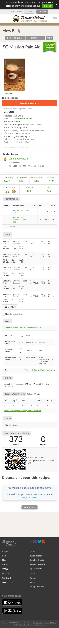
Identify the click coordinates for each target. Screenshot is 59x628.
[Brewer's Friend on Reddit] (43, 542)
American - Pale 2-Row (21, 211)
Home (4, 555)
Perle (15, 256)
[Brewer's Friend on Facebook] (36, 542)
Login (29, 11)
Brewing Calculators (38, 564)
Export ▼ (35, 38)
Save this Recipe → (29, 103)
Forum (5, 564)
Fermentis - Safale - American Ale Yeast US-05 (22, 327)
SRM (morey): (10, 187)
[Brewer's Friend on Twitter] (40, 542)
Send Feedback (38, 623)
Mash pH (29, 187)
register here (29, 497)
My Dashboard (36, 568)
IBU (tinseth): (51, 177)
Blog (4, 560)
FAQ (4, 568)
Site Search (6, 578)
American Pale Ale (23, 118)
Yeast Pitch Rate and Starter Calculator (40, 370)
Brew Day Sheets (37, 560)
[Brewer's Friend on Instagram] (32, 542)
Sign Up (47, 6)
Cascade (16, 270)
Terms (47, 623)
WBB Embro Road (18, 158)
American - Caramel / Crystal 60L (20, 219)
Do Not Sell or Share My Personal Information (29, 625)
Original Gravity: (7, 177)
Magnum (16, 243)
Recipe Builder (36, 555)
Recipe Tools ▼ (14, 38)
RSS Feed (53, 623)
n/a (49, 191)
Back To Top (30, 507)
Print (49, 38)
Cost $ (49, 187)
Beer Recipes (7, 582)
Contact (33, 578)
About (32, 582)
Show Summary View (13, 314)
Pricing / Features (37, 586)
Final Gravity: (22, 177)
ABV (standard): (37, 177)
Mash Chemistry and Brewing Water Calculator (22, 411)
